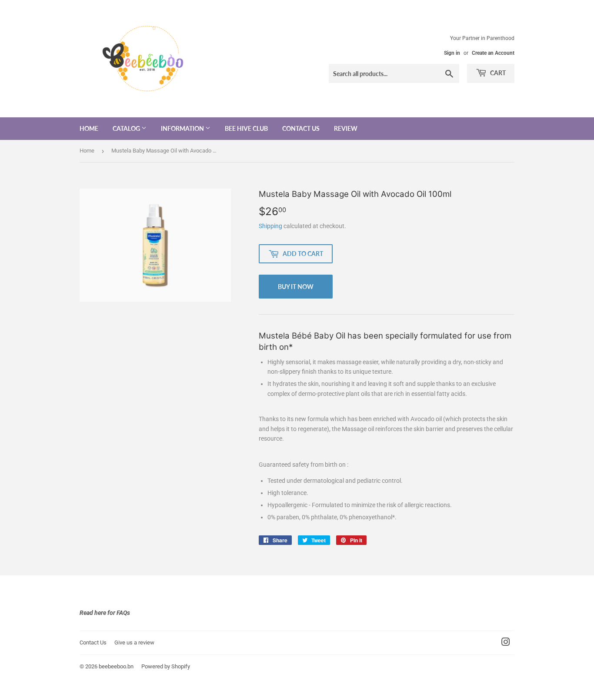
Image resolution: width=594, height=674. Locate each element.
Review (345, 128)
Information (183, 128)
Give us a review (134, 642)
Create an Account (493, 53)
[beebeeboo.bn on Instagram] (505, 643)
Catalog (127, 128)
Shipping (270, 225)
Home (89, 128)
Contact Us (301, 128)
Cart (497, 72)
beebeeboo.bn (116, 666)
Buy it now (296, 286)
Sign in (452, 53)
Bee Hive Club (246, 128)
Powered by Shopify (165, 666)
